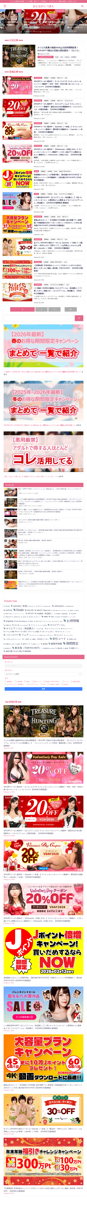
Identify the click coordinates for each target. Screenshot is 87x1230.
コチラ (78, 425)
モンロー (59, 635)
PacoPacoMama (21, 621)
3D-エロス (32, 606)
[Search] (79, 318)
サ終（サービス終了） (48, 631)
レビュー (19, 639)
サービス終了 (22, 631)
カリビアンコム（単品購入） (66, 193)
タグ (6, 678)
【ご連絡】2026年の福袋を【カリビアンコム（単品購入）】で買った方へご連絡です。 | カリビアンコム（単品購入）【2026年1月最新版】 (58, 290)
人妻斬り (33, 639)
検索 (43, 689)
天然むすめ (72, 639)
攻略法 (18, 644)
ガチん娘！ (41, 628)
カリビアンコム (68, 100)
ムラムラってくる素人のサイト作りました (42, 635)
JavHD (24, 616)
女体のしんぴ (9, 644)
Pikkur (31, 621)
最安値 (45, 644)
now (52, 616)
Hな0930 (73, 613)
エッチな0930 (43, 625)
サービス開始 (34, 631)
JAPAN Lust (17, 616)
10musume (59, 606)
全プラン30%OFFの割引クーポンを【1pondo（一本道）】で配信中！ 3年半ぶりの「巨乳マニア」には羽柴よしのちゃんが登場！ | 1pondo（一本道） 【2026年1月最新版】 (58, 245)
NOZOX (58, 616)
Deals (56, 57)
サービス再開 (9, 631)
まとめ (16, 625)
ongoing (67, 57)
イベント (34, 625)
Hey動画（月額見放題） (62, 613)
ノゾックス (67, 631)
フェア (25, 635)
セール (59, 631)
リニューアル (69, 635)
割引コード (60, 77)
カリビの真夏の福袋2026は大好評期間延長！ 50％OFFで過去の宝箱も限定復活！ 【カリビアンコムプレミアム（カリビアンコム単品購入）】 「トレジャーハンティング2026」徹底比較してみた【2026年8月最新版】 (43, 743)
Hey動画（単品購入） (45, 613)
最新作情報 (56, 644)
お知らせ (8, 625)
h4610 (77, 610)
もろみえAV (25, 625)
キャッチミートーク (53, 628)
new (62, 57)
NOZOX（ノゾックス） (69, 616)
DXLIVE (30, 610)
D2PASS (9, 610)
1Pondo (7, 606)
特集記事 (59, 648)
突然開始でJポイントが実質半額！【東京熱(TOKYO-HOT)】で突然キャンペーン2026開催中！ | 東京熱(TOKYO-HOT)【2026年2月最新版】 (58, 177)
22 (71, 309)
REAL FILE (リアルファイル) (43, 621)
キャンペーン (68, 628)
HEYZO (31, 613)
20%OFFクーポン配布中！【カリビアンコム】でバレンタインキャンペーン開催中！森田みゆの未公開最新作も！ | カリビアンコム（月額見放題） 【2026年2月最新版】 (58, 106)
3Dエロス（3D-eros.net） (44, 606)
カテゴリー (9, 670)
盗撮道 (66, 648)
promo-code (38, 77)
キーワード (9, 662)
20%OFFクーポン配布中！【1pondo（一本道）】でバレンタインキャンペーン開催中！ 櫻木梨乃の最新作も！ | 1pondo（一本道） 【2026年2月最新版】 (58, 129)
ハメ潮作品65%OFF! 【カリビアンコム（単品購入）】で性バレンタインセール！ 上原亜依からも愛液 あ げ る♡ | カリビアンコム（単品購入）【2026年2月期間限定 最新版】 (58, 200)
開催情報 (28, 651)
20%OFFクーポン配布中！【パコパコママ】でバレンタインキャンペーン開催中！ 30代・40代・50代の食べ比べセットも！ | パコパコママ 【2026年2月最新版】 (58, 84)
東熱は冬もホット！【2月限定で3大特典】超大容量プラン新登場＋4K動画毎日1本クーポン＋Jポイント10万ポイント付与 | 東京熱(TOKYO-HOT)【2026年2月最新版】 (58, 222)
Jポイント (38, 616)
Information (38, 261)
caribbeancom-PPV (45, 57)
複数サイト (75, 648)
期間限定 (46, 77)
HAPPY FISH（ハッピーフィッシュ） (15, 613)
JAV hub (31, 616)
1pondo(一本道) (20, 606)
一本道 (26, 639)
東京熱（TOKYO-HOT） (65, 171)
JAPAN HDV (8, 616)
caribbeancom (69, 606)
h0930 (71, 610)
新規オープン (36, 644)
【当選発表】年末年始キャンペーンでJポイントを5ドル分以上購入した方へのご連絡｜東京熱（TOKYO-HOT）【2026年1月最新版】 (58, 268)
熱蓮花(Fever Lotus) (49, 648)
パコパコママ (12, 635)
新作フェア (26, 644)
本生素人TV (8, 648)
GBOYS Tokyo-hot (43, 610)
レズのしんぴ (9, 639)
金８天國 (18, 651)
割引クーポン (44, 639)
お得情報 (73, 57)
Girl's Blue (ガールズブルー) (60, 610)
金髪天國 (9, 651)
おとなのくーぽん (58, 621)
